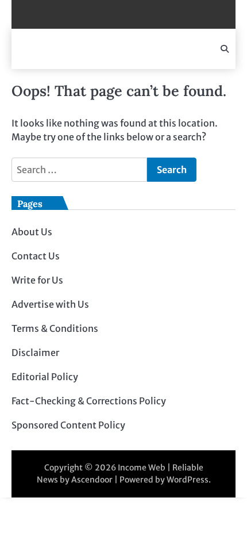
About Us (31, 232)
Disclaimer (35, 352)
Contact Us (35, 256)
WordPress (188, 479)
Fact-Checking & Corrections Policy (88, 401)
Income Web (141, 467)
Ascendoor (92, 479)
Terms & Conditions (54, 328)
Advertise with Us (50, 304)
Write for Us (37, 280)
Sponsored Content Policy (68, 425)
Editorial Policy (44, 376)
